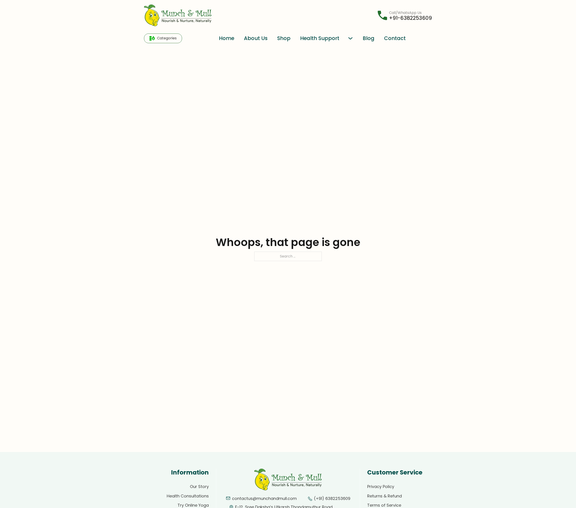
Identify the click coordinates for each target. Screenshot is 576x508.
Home (226, 38)
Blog (368, 38)
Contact (395, 38)
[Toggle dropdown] (152, 38)
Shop (283, 38)
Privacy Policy (380, 486)
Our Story (199, 486)
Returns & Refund (384, 496)
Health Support (319, 38)
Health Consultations (188, 496)
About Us (256, 38)
